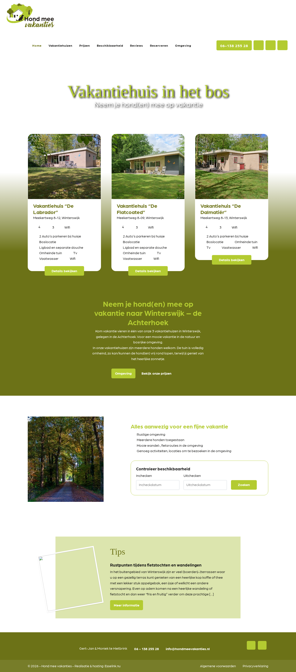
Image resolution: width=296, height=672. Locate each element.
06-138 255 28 (234, 45)
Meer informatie (126, 605)
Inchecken (144, 475)
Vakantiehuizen (60, 45)
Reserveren (159, 45)
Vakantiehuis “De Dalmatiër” (220, 208)
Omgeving (183, 45)
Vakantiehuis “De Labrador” (53, 208)
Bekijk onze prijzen (156, 373)
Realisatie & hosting (89, 666)
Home (37, 45)
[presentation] (27, 575)
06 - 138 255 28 (146, 649)
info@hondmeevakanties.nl (188, 649)
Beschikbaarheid (110, 45)
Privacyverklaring (255, 666)
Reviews (136, 45)
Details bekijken (64, 271)
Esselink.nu (112, 666)
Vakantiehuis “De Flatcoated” (137, 208)
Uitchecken (192, 475)
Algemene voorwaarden (218, 666)
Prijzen (84, 45)
